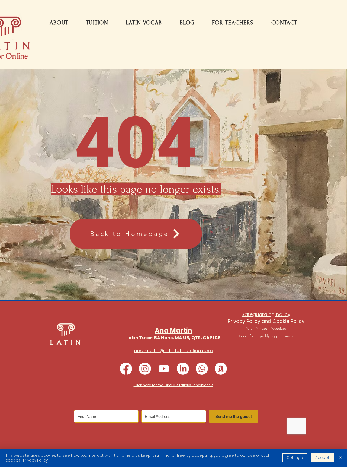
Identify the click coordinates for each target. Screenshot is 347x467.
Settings (295, 457)
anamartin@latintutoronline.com (173, 350)
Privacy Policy (35, 460)
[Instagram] (145, 369)
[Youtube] (164, 369)
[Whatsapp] (202, 369)
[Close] (340, 458)
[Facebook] (126, 369)
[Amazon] (221, 369)
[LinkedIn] (183, 369)
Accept (322, 457)
